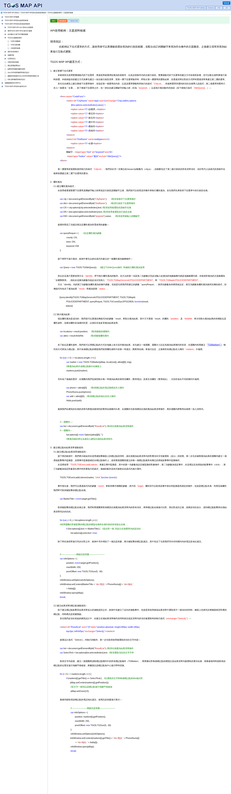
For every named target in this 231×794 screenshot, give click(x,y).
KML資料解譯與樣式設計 (16, 79)
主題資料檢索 (15, 48)
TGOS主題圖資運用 (15, 38)
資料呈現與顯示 (13, 52)
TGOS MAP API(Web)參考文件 (16, 86)
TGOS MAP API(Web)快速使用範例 (17, 24)
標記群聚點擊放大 (14, 66)
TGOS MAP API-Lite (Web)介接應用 (20, 27)
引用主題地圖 (15, 45)
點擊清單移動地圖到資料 (16, 69)
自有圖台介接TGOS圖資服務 (18, 34)
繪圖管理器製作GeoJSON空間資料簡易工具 (23, 76)
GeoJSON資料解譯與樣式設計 (18, 72)
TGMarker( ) (214, 344)
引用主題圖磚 (15, 41)
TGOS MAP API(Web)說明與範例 (16, 20)
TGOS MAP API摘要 (12, 17)
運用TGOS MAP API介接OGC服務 (20, 31)
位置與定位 (12, 59)
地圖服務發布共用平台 (13, 83)
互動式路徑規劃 (13, 62)
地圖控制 (11, 55)
